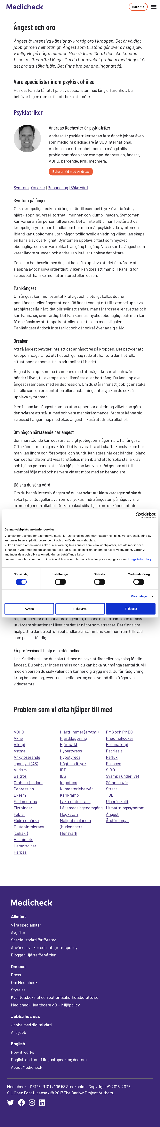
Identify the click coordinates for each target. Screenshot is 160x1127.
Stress (111, 788)
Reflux (111, 756)
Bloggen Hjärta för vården (33, 954)
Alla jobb (18, 1032)
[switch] (60, 582)
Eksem (20, 794)
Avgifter (18, 932)
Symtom (21, 187)
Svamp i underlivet (122, 775)
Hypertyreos (71, 750)
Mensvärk (68, 832)
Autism (20, 769)
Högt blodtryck (73, 763)
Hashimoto (23, 839)
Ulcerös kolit (117, 801)
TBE (110, 794)
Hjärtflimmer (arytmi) (79, 731)
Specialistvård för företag (33, 939)
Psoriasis (114, 750)
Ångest (112, 814)
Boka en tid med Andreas (71, 171)
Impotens (68, 782)
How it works (22, 1052)
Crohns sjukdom (28, 782)
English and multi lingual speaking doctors (49, 1059)
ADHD (19, 731)
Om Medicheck (24, 982)
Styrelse (18, 989)
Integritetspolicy (140, 559)
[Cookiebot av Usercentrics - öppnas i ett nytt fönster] (138, 515)
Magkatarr (69, 814)
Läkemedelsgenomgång (81, 807)
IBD (63, 769)
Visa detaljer (139, 596)
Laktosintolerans (75, 801)
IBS (63, 775)
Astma (19, 750)
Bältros (20, 775)
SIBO (110, 769)
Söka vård (79, 187)
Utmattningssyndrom (125, 807)
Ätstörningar (117, 820)
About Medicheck (26, 1067)
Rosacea (113, 763)
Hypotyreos (70, 756)
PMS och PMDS (119, 731)
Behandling (58, 187)
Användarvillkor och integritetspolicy (44, 947)
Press (16, 974)
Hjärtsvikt (68, 744)
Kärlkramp (69, 794)
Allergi (19, 744)
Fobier (19, 814)
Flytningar (23, 807)
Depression (24, 788)
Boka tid (138, 6)
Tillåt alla (131, 608)
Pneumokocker (119, 738)
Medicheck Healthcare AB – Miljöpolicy (45, 1004)
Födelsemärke (26, 820)
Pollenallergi (117, 744)
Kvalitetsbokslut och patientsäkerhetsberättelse (54, 997)
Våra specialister (26, 924)
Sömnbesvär (117, 782)
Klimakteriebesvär (76, 788)
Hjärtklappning (73, 738)
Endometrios (25, 801)
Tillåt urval (80, 608)
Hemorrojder (25, 845)
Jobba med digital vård (31, 1024)
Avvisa (29, 608)
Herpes (20, 851)
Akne (18, 738)
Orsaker (38, 187)
